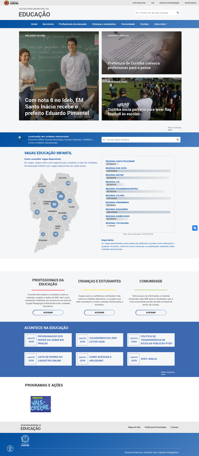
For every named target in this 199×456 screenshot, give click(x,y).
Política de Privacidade (155, 427)
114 (69, 200)
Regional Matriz (115, 175)
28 (37, 212)
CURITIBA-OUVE (139, 3)
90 (54, 204)
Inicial (34, 24)
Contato (144, 24)
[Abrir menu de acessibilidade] (10, 448)
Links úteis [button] (160, 24)
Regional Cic (113, 182)
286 (64, 217)
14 (50, 218)
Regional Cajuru (115, 195)
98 (61, 196)
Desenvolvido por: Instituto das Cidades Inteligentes (151, 452)
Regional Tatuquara (117, 223)
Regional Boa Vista (116, 168)
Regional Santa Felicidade (120, 161)
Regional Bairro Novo (118, 216)
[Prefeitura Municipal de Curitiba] (25, 440)
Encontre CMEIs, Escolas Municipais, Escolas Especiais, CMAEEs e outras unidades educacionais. (60, 139)
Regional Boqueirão (117, 209)
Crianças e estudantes (104, 24)
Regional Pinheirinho (117, 202)
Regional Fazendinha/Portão (122, 189)
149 (68, 183)
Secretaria (48, 24)
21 (42, 191)
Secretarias (190, 3)
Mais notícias (174, 127)
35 (55, 234)
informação (169, 3)
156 (152, 3)
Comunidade (128, 24)
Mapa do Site (134, 427)
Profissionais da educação (73, 24)
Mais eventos (168, 372)
